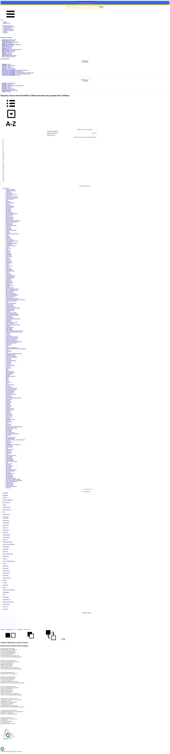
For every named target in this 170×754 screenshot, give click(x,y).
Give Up (7, 272)
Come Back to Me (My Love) (12, 240)
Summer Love (9, 451)
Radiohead (5, 495)
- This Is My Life (8, 67)
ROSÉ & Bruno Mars (7, 542)
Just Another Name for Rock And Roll (14, 341)
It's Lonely (8, 333)
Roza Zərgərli (6, 522)
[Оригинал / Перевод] (51, 639)
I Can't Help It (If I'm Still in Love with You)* (15, 299)
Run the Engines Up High (11, 427)
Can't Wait (8, 226)
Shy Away (8, 440)
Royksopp (5, 551)
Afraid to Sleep (9, 193)
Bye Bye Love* (9, 223)
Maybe (7, 370)
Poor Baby (8, 411)
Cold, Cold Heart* (10, 239)
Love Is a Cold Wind (10, 365)
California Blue (9, 224)
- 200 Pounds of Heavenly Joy (15, 70)
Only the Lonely (9, 396)
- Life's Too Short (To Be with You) (16, 73)
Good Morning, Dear (10, 276)
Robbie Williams (6, 507)
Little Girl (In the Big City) (11, 357)
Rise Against (5, 549)
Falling (7, 264)
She (6, 436)
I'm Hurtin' (8, 311)
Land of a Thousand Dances (12, 347)
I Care (7, 302)
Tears (7, 462)
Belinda (7, 203)
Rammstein (5, 492)
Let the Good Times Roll (11, 355)
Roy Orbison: (6, 188)
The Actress (8, 464)
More (7, 378)
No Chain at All (9, 387)
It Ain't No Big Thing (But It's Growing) (14, 330)
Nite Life (8, 385)
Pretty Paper (8, 413)
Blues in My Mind (10, 214)
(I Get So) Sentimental (10, 306)
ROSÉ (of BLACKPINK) (8, 544)
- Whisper (6, 66)
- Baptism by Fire (12, 71)
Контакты (5, 32)
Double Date (8, 255)
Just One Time (9, 343)
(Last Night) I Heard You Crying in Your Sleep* (16, 348)
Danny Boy (8, 250)
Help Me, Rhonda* (10, 287)
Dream (7, 257)
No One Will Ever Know (11, 389)
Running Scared (9, 428)
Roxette (4, 504)
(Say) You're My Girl (10, 432)
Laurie (7, 349)
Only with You (9, 399)
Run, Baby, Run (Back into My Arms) (14, 426)
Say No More (9, 431)
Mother (7, 379)
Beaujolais (8, 201)
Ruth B (4, 587)
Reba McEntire (6, 604)
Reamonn (5, 527)
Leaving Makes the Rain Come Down (14, 353)
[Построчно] (31, 639)
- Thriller (6, 64)
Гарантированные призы (8, 26)
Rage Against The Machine (9, 589)
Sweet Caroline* (9, 456)
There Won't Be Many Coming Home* (14, 480)
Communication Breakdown (12, 243)
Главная (5, 21)
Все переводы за (85, 76)
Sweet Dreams (9, 457)
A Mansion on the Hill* (11, 190)
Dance (7, 249)
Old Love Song (9, 393)
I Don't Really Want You (11, 303)
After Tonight (9, 195)
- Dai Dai (9, 39)
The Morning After (10, 473)
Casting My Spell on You (11, 230)
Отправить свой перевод (8, 30)
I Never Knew (9, 316)
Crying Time (8, 248)
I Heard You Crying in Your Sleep (13, 308)
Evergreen (8, 263)
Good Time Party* (10, 278)
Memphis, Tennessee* (10, 376)
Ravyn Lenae (6, 525)
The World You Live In (11, 478)
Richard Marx (6, 556)
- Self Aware (7, 43)
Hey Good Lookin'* (10, 291)
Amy (7, 200)
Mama (7, 369)
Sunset (7, 454)
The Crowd (8, 467)
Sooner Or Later (9, 445)
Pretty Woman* (9, 414)
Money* (7, 377)
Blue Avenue (8, 209)
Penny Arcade (9, 406)
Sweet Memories (9, 460)
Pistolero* (8, 407)
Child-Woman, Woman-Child (12, 233)
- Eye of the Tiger (10, 90)
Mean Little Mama (10, 371)
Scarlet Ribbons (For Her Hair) (12, 433)
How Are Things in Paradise (12, 294)
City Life (8, 236)
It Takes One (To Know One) (12, 337)
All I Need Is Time (10, 199)
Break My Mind (9, 219)
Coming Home (9, 242)
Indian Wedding (9, 329)
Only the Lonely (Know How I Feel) (13, 397)
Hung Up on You (9, 297)
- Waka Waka (11, 44)
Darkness (8, 251)
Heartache (8, 284)
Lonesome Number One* (11, 360)
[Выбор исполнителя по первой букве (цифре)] (11, 128)
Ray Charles (5, 518)
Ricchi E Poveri (6, 502)
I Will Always (9, 321)
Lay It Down (8, 351)
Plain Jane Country (10, 408)
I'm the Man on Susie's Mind (12, 315)
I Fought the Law (9, 305)
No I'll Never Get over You (11, 388)
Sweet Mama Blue (10, 458)
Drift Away (8, 260)
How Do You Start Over (11, 296)
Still (7, 448)
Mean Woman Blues (10, 372)
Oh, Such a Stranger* (10, 391)
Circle (7, 235)
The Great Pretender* (10, 470)
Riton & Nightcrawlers (8, 553)
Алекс (25, 646)
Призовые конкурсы (7, 25)
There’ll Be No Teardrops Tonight (13, 479)
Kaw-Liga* (8, 345)
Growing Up (8, 280)
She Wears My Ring (10, 438)
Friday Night (8, 268)
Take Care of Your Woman (11, 461)
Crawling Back (9, 244)
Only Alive (8, 395)
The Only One (9, 474)
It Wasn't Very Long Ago (11, 339)
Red (4, 594)
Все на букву (86, 612)
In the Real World (9, 327)
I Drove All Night (9, 304)
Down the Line (9, 256)
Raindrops (8, 418)
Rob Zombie (5, 568)
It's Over (7, 334)
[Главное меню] (10, 18)
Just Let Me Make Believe (11, 342)
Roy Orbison (20, 629)
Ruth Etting (5, 585)
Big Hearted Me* (9, 207)
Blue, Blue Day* (9, 212)
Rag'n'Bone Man (6, 534)
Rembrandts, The (6, 599)
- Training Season (8, 51)
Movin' (7, 381)
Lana (7, 346)
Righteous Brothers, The (8, 601)
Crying (7, 246)
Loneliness (8, 358)
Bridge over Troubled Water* (12, 221)
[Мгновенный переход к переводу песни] (11, 118)
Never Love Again (10, 384)
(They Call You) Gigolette (11, 481)
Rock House (8, 424)
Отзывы (5, 31)
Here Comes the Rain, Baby (12, 290)
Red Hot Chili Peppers (8, 500)
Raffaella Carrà (6, 573)
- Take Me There (7, 46)
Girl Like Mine (9, 269)
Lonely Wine (8, 359)
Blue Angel (8, 208)
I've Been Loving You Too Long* (13, 318)
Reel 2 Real (5, 575)
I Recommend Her (10, 317)
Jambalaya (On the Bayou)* (12, 340)
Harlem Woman (9, 281)
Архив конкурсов (7, 27)
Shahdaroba (8, 434)
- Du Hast (6, 48)
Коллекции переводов (8, 29)
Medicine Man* (9, 373)
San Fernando (9, 430)
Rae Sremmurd (6, 537)
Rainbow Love (9, 417)
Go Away (8, 273)
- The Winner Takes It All (8, 56)
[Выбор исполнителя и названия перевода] (11, 107)
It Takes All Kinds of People (12, 336)
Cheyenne (8, 232)
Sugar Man (8, 450)
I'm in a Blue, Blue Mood (11, 312)
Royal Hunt (5, 609)
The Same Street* (9, 475)
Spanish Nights (9, 446)
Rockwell (5, 539)
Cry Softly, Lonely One (11, 245)
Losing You (8, 361)
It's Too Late (8, 335)
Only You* (8, 400)
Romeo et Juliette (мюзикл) (9, 561)
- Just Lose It (6, 52)
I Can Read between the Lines (12, 298)
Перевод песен (6, 23)
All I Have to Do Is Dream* (12, 197)
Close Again (8, 238)
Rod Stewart (5, 565)
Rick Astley (5, 532)
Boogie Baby (8, 215)
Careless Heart (9, 229)
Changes (7, 231)
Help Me (8, 286)
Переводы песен (9, 629)
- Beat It (7, 45)
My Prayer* (8, 382)
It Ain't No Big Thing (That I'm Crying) (14, 331)
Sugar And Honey (9, 449)
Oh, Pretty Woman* (10, 390)
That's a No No (9, 463)
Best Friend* (8, 205)
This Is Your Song (9, 484)
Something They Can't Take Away (13, 444)
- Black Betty (7, 84)
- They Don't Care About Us (12, 49)
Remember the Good (10, 419)
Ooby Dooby (8, 401)
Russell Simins (6, 546)
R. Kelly (5, 582)
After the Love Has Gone (11, 194)
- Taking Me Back (8, 65)
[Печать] (62, 639)
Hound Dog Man (9, 292)
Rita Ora (5, 580)
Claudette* (8, 237)
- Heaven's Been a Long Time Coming (12, 85)
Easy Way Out (9, 262)
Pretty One (8, 412)
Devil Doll (8, 252)
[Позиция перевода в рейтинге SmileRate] (64, 639)
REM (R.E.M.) (6, 514)
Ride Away (8, 420)
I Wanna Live (9, 320)
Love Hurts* (8, 363)
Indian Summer (9, 328)
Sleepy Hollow (9, 442)
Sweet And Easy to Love (11, 455)
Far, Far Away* (9, 266)
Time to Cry (8, 487)
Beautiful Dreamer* (10, 202)
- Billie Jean (8, 41)
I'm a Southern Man (10, 310)
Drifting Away (9, 261)
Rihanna (5, 497)
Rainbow (5, 558)
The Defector (8, 468)
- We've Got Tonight (9, 69)
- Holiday (6, 86)
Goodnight (8, 279)
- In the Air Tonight (8, 83)
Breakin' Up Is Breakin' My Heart (13, 220)
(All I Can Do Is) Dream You (12, 196)
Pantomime (8, 402)
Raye (4, 512)
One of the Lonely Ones (11, 394)
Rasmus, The (6, 520)
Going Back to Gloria (10, 275)
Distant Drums (9, 254)
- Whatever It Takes (8, 89)
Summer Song (9, 452)
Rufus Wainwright (7, 577)
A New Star (8, 191)
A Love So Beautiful (10, 189)
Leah (7, 352)
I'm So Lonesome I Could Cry (12, 314)
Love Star (8, 366)
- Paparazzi (7, 54)
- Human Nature (9, 55)
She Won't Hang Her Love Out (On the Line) (15, 439)
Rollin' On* (8, 425)
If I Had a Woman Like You (12, 322)
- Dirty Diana (8, 50)
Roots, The (5, 606)
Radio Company (6, 570)
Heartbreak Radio (9, 285)
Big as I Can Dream (10, 206)
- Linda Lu (11, 75)
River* (7, 423)
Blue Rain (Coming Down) (11, 213)
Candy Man (8, 227)
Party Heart (8, 405)
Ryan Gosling (6, 597)
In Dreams (8, 326)
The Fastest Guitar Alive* (11, 469)
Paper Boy (8, 403)
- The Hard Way (10, 42)
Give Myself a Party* (10, 270)
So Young (8, 443)
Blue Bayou (8, 211)
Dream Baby (8, 258)
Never (7, 383)
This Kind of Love (10, 485)
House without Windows (11, 293)
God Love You (9, 274)
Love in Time (8, 364)
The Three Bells (9, 476)
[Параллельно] (10, 639)
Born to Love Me (9, 217)
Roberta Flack (6, 592)
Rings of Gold (9, 421)
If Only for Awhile (10, 323)
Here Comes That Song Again (12, 288)
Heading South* (9, 282)
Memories (8, 375)
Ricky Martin (6, 530)
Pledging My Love (10, 409)
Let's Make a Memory (10, 354)
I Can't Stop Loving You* (11, 300)
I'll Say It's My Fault (10, 309)
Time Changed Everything (11, 486)
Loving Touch (9, 367)
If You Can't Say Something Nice (13, 324)
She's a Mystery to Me (10, 437)
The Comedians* (9, 466)
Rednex (4, 563)
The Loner (8, 472)
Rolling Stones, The (7, 509)
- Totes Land (6, 91)
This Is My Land (9, 482)
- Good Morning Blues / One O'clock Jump (18, 72)
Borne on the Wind (10, 218)
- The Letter (7, 87)
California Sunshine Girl (11, 225)
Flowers (7, 267)
